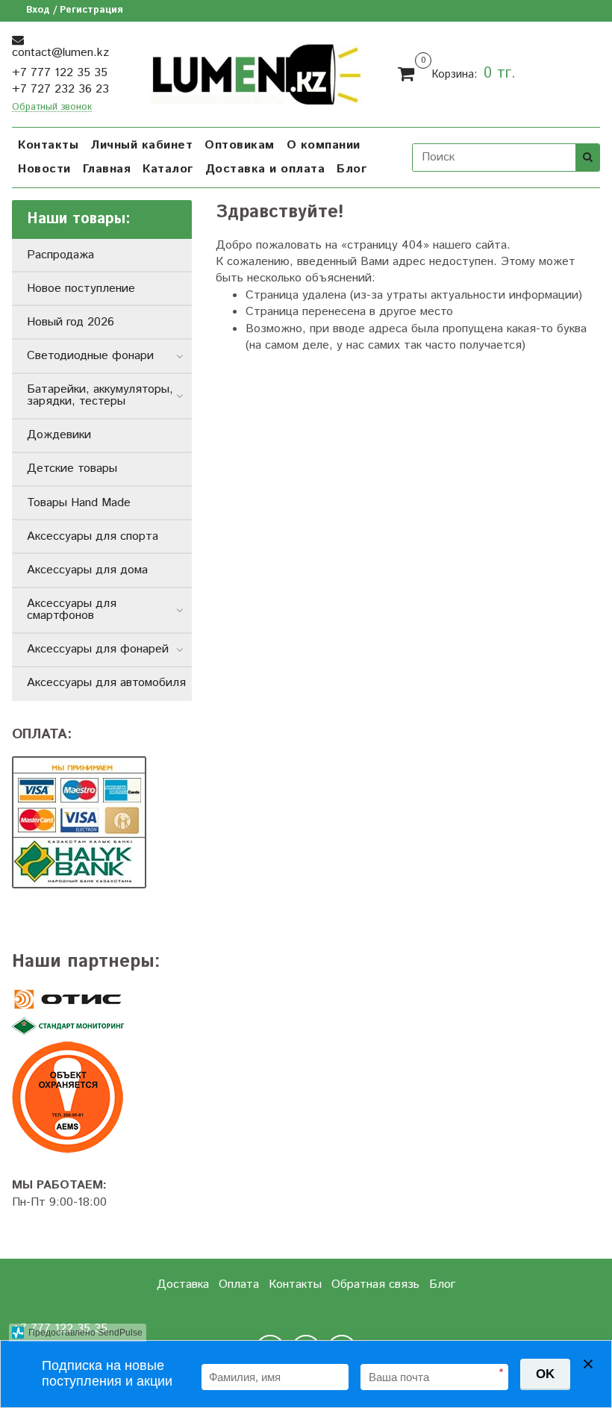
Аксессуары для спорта (92, 536)
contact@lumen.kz (60, 52)
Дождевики (59, 434)
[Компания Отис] (102, 999)
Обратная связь (375, 1284)
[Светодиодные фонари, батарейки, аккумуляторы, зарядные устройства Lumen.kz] (257, 72)
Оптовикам (239, 145)
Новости (44, 169)
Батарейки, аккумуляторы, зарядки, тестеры (100, 395)
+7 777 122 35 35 (59, 72)
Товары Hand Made (79, 502)
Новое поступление (81, 288)
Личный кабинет (141, 145)
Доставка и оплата (265, 169)
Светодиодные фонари (90, 355)
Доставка (183, 1284)
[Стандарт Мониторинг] (102, 1026)
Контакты (48, 145)
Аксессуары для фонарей (98, 649)
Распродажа (60, 255)
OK (545, 1374)
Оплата (239, 1284)
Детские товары (72, 468)
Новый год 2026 (70, 322)
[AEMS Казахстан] (102, 1097)
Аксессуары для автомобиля (106, 682)
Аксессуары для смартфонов (71, 609)
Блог (351, 169)
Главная (107, 169)
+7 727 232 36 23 (60, 89)
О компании (323, 145)
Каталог (168, 169)
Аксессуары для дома (87, 570)
